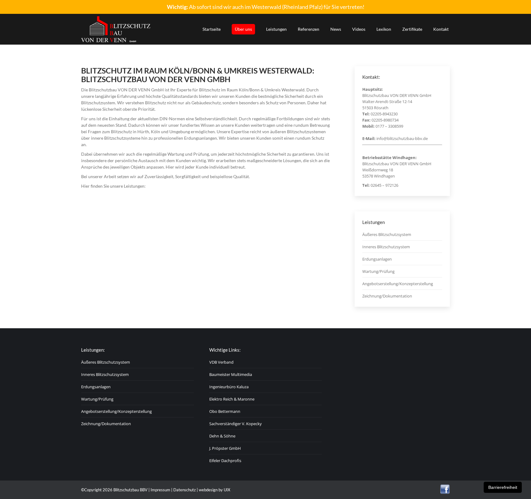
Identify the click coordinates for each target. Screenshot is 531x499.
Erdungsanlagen (377, 259)
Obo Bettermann (224, 411)
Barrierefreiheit (502, 487)
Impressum (160, 489)
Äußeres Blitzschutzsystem (386, 234)
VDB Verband (221, 362)
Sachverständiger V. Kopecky (235, 423)
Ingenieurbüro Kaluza (229, 386)
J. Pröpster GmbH (225, 448)
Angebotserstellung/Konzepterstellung (397, 283)
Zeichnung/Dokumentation (387, 296)
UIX (227, 489)
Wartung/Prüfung (378, 271)
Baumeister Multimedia (230, 374)
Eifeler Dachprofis (225, 460)
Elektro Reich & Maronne (231, 399)
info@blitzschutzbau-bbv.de (402, 138)
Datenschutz (184, 489)
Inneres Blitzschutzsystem (386, 246)
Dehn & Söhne (222, 436)
